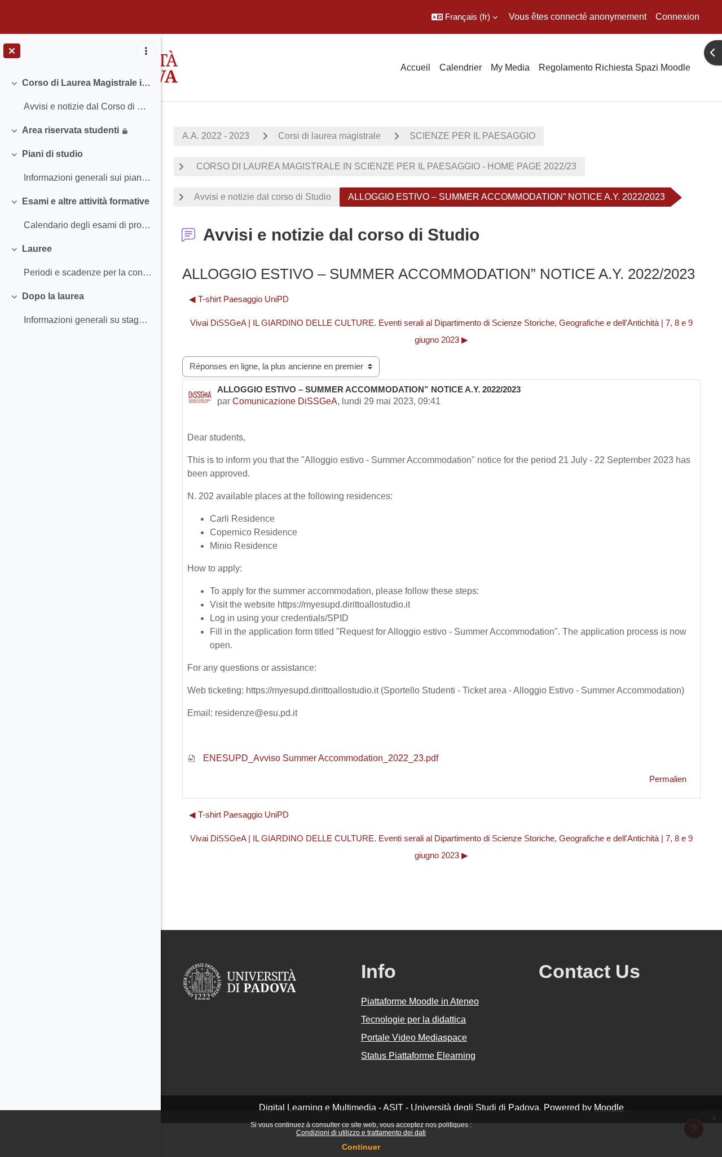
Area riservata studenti (70, 130)
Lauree (37, 249)
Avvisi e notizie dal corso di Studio (262, 197)
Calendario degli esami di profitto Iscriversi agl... (88, 225)
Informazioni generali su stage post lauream (88, 320)
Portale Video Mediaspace (414, 1037)
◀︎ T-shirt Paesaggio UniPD (239, 299)
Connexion (677, 16)
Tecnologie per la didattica (413, 1019)
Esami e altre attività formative (85, 201)
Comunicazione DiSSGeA (284, 401)
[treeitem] (80, 95)
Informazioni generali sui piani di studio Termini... (88, 177)
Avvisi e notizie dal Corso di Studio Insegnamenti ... (88, 106)
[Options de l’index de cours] (146, 51)
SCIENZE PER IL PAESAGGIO (472, 136)
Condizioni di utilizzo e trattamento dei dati (361, 1133)
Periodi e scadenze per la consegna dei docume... (88, 272)
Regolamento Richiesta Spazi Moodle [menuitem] (614, 67)
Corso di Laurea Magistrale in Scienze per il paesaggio (87, 83)
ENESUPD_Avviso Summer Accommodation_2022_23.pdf (319, 758)
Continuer (361, 1146)
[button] (464, 17)
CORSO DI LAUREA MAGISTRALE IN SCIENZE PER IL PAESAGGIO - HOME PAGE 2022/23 (385, 166)
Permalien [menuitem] (667, 779)
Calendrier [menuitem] (460, 67)
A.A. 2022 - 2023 (215, 136)
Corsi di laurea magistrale (329, 136)
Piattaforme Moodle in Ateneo (420, 1001)
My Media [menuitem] (510, 67)
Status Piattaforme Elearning (418, 1055)
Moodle (609, 1107)
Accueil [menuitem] (415, 67)
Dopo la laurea (53, 296)
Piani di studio (52, 154)
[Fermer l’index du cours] (12, 51)
